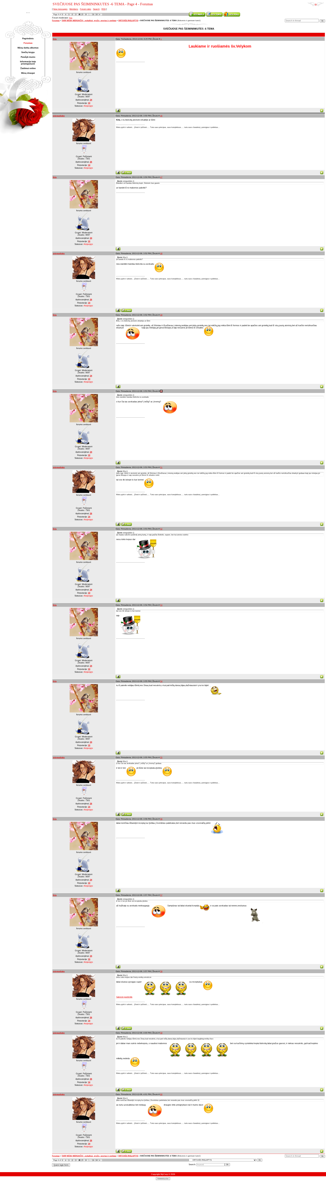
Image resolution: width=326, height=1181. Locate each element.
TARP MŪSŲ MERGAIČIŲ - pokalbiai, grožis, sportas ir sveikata (89, 21)
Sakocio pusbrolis (124, 997)
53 (161, 605)
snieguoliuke (59, 116)
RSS (103, 9)
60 (161, 1094)
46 (161, 116)
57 (161, 895)
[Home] (315, 3)
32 (97, 14)
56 (161, 819)
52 (161, 529)
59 (161, 1033)
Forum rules (85, 9)
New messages (60, 9)
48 (161, 253)
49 (161, 315)
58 (161, 971)
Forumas (56, 21)
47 (161, 177)
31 (93, 14)
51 (161, 467)
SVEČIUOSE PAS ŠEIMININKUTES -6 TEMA (158, 21)
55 (161, 757)
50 (161, 391)
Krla (70, 18)
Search (96, 9)
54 (161, 681)
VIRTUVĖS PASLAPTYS (128, 21)
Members (73, 9)
